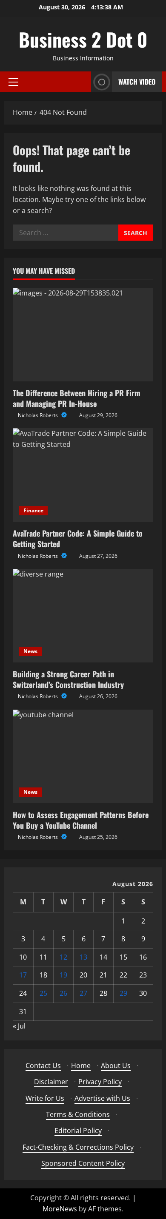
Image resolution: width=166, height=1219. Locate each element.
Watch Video (136, 82)
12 (63, 957)
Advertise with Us (102, 1098)
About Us (116, 1065)
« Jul (19, 1026)
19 (63, 975)
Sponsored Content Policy (83, 1163)
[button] (13, 82)
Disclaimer (51, 1081)
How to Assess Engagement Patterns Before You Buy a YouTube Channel (81, 820)
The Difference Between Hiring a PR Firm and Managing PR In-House (76, 398)
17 (23, 975)
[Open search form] (82, 82)
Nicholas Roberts (38, 415)
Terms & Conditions (78, 1114)
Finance (33, 510)
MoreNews (60, 1208)
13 (83, 957)
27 (83, 993)
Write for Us (45, 1098)
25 (43, 993)
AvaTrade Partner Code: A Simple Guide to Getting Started (78, 538)
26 (63, 993)
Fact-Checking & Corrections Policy (78, 1147)
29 (123, 993)
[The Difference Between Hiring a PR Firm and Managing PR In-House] (83, 334)
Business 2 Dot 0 (83, 39)
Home (81, 1065)
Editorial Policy (78, 1130)
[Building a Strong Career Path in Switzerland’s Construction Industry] (83, 615)
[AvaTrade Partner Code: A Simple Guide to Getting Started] (83, 475)
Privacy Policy (100, 1081)
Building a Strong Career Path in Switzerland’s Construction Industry (68, 679)
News (30, 651)
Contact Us (43, 1065)
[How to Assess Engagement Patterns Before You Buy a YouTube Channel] (83, 756)
